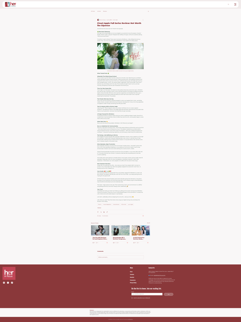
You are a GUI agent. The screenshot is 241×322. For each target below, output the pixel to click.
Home (131, 271)
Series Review (116, 204)
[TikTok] (12, 283)
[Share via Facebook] (97, 212)
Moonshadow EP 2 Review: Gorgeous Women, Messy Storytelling (119, 238)
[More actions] (143, 20)
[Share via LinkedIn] (104, 212)
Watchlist (132, 277)
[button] (235, 4)
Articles (99, 11)
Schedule (132, 274)
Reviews (105, 11)
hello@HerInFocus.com (159, 275)
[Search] (228, 4)
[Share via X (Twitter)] (101, 212)
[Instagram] (4, 283)
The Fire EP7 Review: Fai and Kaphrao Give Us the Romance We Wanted (99, 238)
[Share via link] (107, 212)
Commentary (133, 280)
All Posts (93, 11)
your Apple (130, 204)
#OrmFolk (123, 204)
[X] (8, 283)
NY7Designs (130, 319)
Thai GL (99, 204)
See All (148, 222)
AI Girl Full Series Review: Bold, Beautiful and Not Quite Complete (139, 238)
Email (132, 291)
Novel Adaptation (107, 204)
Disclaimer (92, 310)
